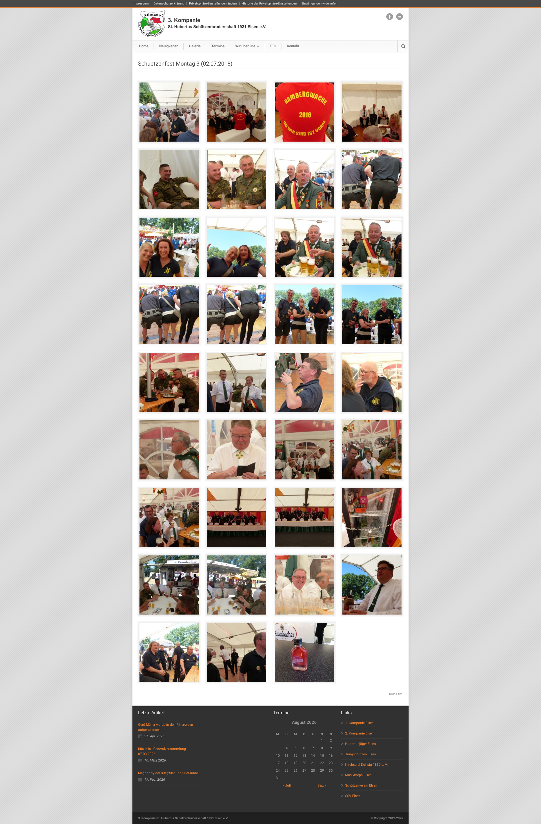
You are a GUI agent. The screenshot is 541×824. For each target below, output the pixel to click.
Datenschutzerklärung (169, 3)
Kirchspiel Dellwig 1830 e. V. (366, 765)
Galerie (195, 46)
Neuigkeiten (168, 46)
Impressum (141, 3)
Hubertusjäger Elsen (360, 744)
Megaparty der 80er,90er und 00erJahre (168, 773)
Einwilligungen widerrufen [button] (319, 3)
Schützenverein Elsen (361, 785)
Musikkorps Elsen (358, 775)
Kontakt (293, 46)
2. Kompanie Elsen (359, 733)
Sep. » (322, 785)
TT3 (273, 46)
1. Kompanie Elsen (359, 723)
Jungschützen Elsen (360, 754)
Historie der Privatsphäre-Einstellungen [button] (269, 3)
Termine (218, 46)
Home (143, 46)
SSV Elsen (352, 796)
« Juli (287, 785)
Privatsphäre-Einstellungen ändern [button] (213, 3)
